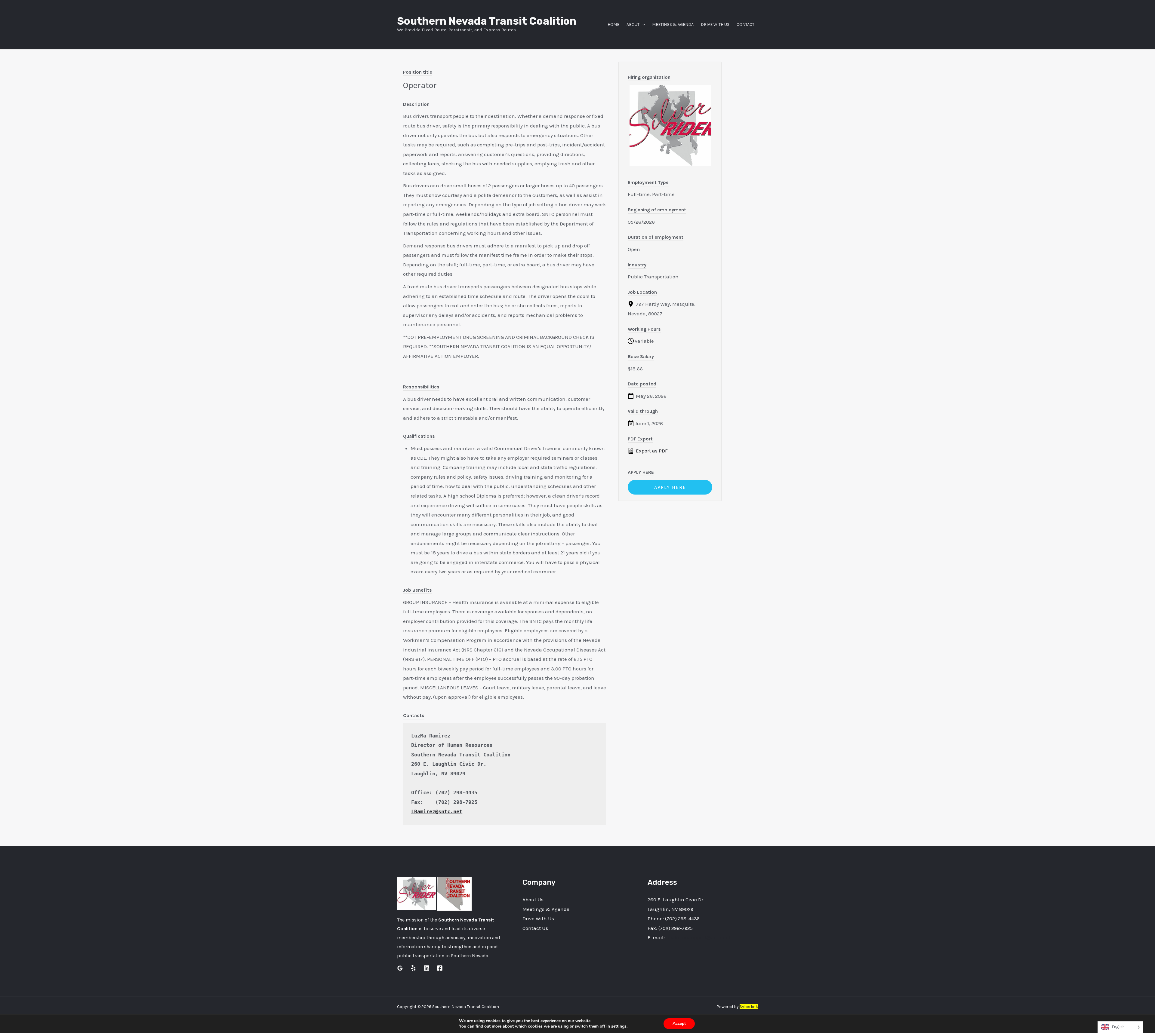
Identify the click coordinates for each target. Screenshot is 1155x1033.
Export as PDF (651, 451)
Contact (745, 24)
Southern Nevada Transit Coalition (486, 21)
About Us (533, 900)
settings (619, 1026)
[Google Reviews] (400, 968)
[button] (642, 25)
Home (613, 24)
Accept (679, 1023)
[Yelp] (413, 968)
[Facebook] (440, 968)
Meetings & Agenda (673, 24)
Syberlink (749, 1006)
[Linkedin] (427, 968)
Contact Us (535, 928)
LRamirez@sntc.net (436, 811)
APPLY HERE (670, 487)
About (633, 24)
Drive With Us (715, 24)
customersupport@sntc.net (698, 937)
